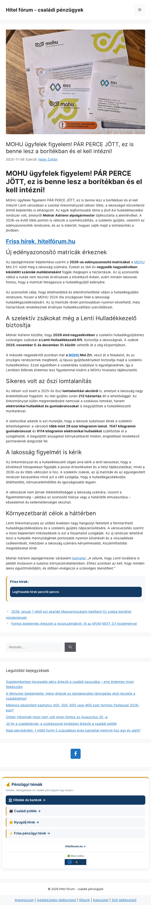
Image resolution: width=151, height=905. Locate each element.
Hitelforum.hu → (75, 846)
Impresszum (24, 900)
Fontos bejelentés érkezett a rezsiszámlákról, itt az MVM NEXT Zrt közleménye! (74, 624)
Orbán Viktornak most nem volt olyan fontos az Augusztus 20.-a (57, 717)
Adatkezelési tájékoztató (56, 900)
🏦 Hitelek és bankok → (27, 800)
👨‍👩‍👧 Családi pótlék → (25, 811)
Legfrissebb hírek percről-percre (35, 592)
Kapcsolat (101, 900)
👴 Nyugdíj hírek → (24, 822)
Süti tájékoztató (124, 900)
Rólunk (84, 900)
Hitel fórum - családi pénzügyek (45, 10)
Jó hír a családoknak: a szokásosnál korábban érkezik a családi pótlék (61, 724)
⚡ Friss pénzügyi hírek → (29, 833)
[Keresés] (70, 647)
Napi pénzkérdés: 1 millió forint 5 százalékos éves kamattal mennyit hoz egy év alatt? (73, 730)
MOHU (139, 262)
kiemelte (79, 558)
